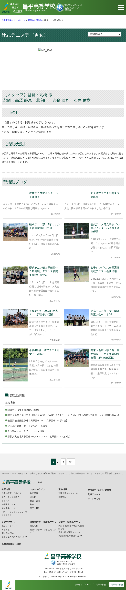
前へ (71, 461)
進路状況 (62, 497)
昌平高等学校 (117, 584)
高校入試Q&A (8, 533)
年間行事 (34, 493)
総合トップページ (83, 584)
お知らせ (34, 526)
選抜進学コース (8, 508)
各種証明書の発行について (70, 536)
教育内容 (6, 489)
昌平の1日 (34, 508)
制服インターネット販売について (43, 531)
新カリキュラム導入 (10, 497)
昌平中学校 (101, 584)
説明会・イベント (9, 526)
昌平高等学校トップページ (13, 20)
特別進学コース (8, 504)
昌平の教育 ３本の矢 (11, 493)
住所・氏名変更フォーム (69, 532)
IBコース (5, 501)
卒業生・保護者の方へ (69, 522)
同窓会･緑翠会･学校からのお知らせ (71, 527)
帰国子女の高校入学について (14, 537)
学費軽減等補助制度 (11, 544)
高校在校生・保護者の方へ (43, 522)
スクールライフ (37, 489)
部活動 (33, 497)
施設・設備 (35, 501)
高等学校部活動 (35, 20)
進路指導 (62, 489)
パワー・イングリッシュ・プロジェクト (14, 513)
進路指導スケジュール (68, 493)
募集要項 (6, 530)
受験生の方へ (8, 522)
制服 (32, 504)
